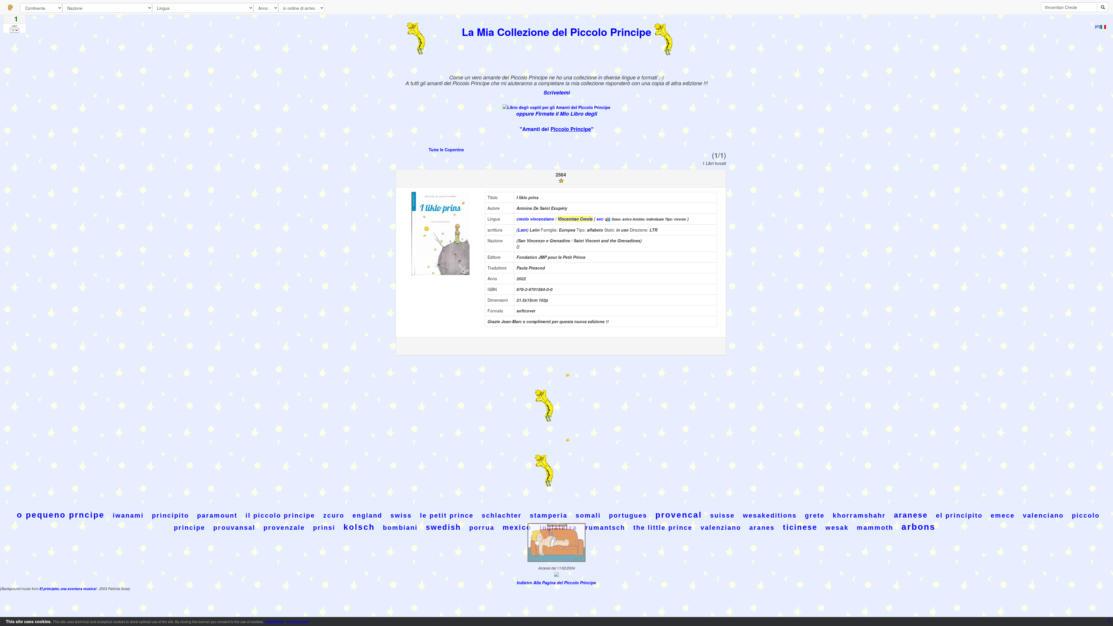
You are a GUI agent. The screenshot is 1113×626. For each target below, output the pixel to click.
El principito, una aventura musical (68, 588)
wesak (837, 527)
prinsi (324, 527)
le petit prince (447, 515)
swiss (401, 515)
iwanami (128, 515)
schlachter (502, 515)
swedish (443, 527)
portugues (628, 515)
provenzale (284, 527)
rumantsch (605, 527)
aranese (911, 515)
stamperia (549, 515)
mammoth (875, 527)
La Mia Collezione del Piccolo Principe (556, 31)
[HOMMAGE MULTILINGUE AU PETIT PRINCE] (607, 219)
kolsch (359, 527)
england (367, 515)
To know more (297, 621)
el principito (959, 515)
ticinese (800, 527)
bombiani (400, 527)
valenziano (721, 527)
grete (815, 515)
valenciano (1043, 515)
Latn (522, 230)
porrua (481, 527)
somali (588, 515)
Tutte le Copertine (446, 149)
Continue (274, 621)
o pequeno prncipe (61, 514)
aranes (762, 527)
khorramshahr (859, 515)
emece (1003, 515)
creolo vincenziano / (555, 219)
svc (599, 219)
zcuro (333, 515)
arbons (918, 527)
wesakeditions (770, 515)
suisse (722, 515)
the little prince (662, 527)
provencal (678, 514)
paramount (217, 515)
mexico (517, 527)
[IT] (1097, 26)
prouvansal (234, 527)
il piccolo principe (280, 515)
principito (170, 515)
